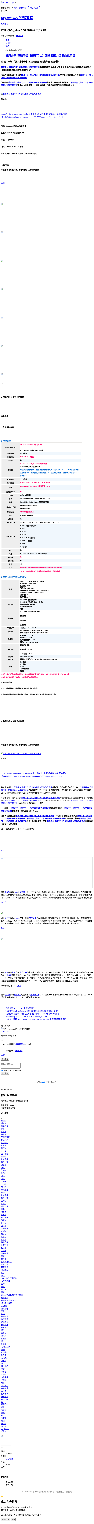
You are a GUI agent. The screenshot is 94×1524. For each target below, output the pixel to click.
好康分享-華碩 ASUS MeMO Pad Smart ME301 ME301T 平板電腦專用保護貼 (36, 1019)
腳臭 (3, 1129)
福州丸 (3, 1187)
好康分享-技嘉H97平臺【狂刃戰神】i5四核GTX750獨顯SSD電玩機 (32, 1014)
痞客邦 (18, 1044)
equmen (16, 918)
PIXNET (29, 1492)
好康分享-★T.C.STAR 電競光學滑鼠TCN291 (23, 1008)
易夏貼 (3, 1145)
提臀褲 (3, 1431)
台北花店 (4, 1325)
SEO (2, 1311)
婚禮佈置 (4, 1319)
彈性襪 (3, 1361)
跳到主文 (4, 24)
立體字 (3, 1339)
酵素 (3, 1256)
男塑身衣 (32, 918)
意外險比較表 (6, 1262)
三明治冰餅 (5, 1137)
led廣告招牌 (5, 1347)
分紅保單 (4, 1265)
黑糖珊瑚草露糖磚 (8, 1301)
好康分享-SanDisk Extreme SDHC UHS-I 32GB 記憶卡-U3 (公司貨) (32, 1011)
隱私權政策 (60, 1492)
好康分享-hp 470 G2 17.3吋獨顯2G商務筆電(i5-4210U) (27, 1017)
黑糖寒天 (4, 1298)
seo (2, 1402)
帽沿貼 (3, 1123)
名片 (7, 46)
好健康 (3, 1240)
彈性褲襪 (4, 1366)
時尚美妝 (19, 36)
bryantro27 (5, 1031)
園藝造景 (4, 1267)
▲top (3, 1055)
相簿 (7, 40)
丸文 (14, 972)
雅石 (3, 1273)
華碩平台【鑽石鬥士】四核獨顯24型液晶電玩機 (33, 787)
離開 (13, 1519)
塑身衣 (3, 902)
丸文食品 (23, 972)
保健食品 (4, 1242)
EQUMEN (5, 1429)
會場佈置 (4, 1322)
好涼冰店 (4, 1140)
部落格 (8, 43)
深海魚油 (4, 1253)
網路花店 (4, 1316)
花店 (3, 1314)
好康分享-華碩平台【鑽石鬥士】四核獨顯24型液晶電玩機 (40, 55)
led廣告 (4, 1352)
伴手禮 (3, 1170)
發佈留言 (5, 1073)
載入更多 (5, 1059)
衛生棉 (7, 995)
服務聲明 (69, 1492)
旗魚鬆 (9, 975)
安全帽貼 (4, 1143)
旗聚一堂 (4, 1162)
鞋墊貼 (3, 1157)
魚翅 (3, 1193)
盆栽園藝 (4, 1270)
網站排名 (4, 1309)
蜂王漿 (3, 1248)
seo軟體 (4, 1306)
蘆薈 (3, 1407)
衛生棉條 (4, 1394)
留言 (23, 1044)
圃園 (3, 1421)
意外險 (3, 1259)
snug (2, 850)
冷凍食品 (4, 1190)
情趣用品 (4, 1377)
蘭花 (3, 1276)
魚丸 (3, 1179)
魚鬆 (3, 928)
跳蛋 (3, 1383)
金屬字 (3, 1344)
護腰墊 (3, 1289)
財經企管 (18, 1051)
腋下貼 (3, 1148)
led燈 (3, 1350)
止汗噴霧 (4, 1154)
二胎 (3, 183)
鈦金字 (3, 1355)
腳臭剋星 (21, 892)
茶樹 (3, 1413)
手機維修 (4, 1388)
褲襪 (3, 1363)
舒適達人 (17, 995)
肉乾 (3, 1176)
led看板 (4, 1358)
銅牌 (3, 1341)
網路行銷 (4, 1399)
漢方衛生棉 (34, 995)
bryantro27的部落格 (17, 18)
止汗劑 (3, 1151)
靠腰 (3, 1284)
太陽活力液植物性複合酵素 (12, 1295)
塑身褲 (3, 1426)
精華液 (3, 1410)
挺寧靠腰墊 (5, 1281)
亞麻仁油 (4, 1245)
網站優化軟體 (6, 1303)
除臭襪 (7, 892)
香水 (3, 1415)
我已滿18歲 (5, 1519)
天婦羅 (3, 1181)
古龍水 (3, 1418)
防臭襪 (3, 1134)
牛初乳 (3, 1251)
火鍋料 (3, 1184)
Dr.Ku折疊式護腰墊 (9, 1278)
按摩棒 (3, 1380)
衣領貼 (3, 1121)
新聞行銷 (4, 1404)
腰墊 (3, 1287)
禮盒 (19, 986)
